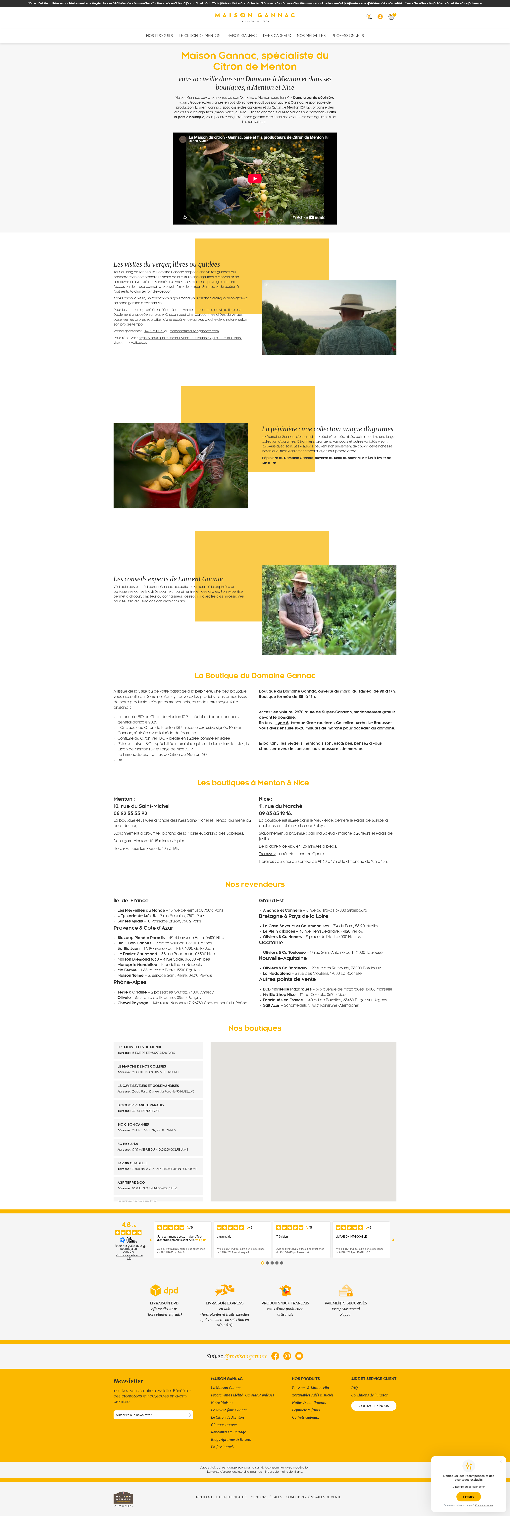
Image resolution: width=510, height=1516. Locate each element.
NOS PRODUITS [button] (159, 36)
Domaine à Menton (255, 98)
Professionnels (222, 1447)
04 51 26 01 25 (154, 331)
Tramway (267, 854)
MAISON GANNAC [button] (242, 36)
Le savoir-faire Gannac (229, 1410)
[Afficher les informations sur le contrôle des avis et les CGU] (144, 1246)
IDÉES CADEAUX (277, 36)
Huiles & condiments (309, 1402)
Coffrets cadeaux (305, 1417)
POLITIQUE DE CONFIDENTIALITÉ (221, 1497)
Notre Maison (222, 1402)
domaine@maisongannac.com (194, 331)
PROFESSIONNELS (348, 36)
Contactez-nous (374, 1405)
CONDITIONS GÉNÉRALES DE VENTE (313, 1497)
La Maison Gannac (226, 1387)
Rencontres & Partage (228, 1432)
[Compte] (381, 18)
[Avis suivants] (393, 1240)
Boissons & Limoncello (310, 1387)
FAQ (354, 1387)
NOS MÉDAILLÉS (311, 36)
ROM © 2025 (123, 1506)
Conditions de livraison (369, 1395)
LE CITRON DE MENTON (200, 36)
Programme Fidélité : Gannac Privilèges (242, 1395)
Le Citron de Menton (227, 1417)
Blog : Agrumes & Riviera (231, 1439)
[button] (371, 18)
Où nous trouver (224, 1424)
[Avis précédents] (151, 1240)
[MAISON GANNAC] (255, 18)
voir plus (200, 1240)
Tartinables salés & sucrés (312, 1395)
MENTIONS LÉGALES (266, 1497)
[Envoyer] (188, 1414)
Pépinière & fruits (306, 1410)
